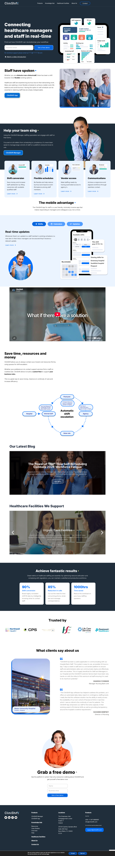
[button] (12, 532)
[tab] (39, 224)
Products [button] (40, 3)
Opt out (82, 853)
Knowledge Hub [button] (49, 3)
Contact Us (35, 844)
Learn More (57, 481)
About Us (74, 3)
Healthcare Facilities (63, 3)
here (48, 854)
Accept (73, 853)
